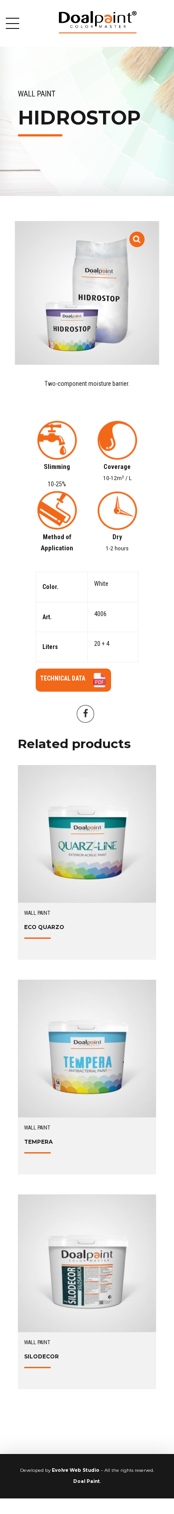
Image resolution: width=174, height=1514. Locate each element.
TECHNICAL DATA (62, 678)
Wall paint (36, 93)
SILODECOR (41, 1356)
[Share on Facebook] (86, 714)
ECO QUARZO (44, 927)
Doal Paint (86, 1481)
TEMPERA (38, 1141)
